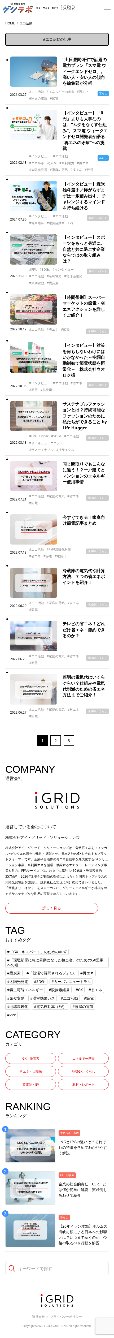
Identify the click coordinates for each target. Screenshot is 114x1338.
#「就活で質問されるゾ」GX (50, 973)
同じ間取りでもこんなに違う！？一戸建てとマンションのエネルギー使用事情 (84, 473)
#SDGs (45, 269)
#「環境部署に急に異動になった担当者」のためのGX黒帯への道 (55, 962)
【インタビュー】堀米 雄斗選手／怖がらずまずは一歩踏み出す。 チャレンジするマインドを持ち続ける (84, 196)
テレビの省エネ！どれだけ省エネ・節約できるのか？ (84, 629)
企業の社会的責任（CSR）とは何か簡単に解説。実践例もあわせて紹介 (83, 1189)
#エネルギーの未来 (60, 91)
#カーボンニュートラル (71, 981)
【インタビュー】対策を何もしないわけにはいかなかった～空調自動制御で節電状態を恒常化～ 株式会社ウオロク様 (84, 360)
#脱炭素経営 (59, 989)
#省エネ (76, 169)
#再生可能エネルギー (25, 989)
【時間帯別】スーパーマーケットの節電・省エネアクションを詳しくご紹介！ (84, 306)
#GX (79, 989)
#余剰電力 (66, 163)
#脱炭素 (52, 283)
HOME (10, 23)
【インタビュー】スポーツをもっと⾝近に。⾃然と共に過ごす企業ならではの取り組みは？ (84, 249)
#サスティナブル (41, 449)
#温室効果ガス (42, 998)
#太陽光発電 (38, 169)
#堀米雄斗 (36, 223)
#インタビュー (39, 156)
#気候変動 (36, 283)
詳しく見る (51, 907)
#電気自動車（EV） (61, 223)
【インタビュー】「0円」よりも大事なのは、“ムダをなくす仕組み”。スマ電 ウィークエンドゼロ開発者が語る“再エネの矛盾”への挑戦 (85, 130)
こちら (67, 876)
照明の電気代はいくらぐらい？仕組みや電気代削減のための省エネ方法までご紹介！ (84, 686)
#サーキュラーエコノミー (47, 443)
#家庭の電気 (38, 98)
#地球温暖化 (73, 276)
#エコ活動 (36, 91)
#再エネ (83, 91)
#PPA (33, 269)
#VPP (11, 1014)
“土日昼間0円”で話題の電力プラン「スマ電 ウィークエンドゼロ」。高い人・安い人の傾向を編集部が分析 (85, 71)
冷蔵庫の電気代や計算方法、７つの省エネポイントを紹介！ (84, 576)
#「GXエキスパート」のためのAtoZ (37, 951)
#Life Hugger (39, 436)
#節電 (54, 98)
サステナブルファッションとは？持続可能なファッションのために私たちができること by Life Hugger (85, 416)
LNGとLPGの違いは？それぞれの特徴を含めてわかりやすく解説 (83, 1147)
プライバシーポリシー (66, 1317)
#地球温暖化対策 (59, 549)
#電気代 (60, 556)
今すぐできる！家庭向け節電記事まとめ (84, 520)
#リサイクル (65, 449)
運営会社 (38, 1317)
